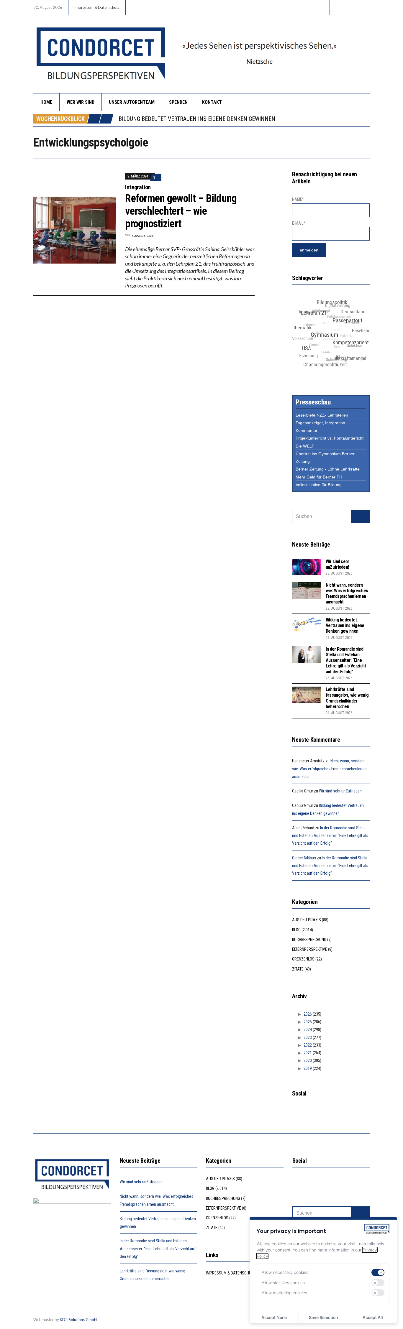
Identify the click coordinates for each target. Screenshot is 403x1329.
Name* (298, 199)
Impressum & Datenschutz (96, 7)
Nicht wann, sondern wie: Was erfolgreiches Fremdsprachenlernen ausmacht (347, 593)
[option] (244, 119)
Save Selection (323, 1317)
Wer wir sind (80, 102)
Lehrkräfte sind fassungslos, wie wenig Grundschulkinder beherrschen (347, 698)
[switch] (377, 1272)
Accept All (373, 1317)
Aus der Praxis (306, 919)
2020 (308, 1060)
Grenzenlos (303, 959)
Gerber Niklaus (304, 858)
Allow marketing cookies (284, 1292)
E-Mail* (298, 223)
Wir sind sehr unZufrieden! (337, 564)
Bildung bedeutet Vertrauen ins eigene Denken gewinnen (345, 625)
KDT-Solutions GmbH (78, 1319)
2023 (308, 1037)
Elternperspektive (309, 949)
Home (46, 102)
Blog (296, 929)
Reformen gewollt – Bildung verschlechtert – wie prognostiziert (181, 211)
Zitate (298, 969)
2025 (308, 1021)
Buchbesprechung (309, 939)
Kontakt (212, 102)
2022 (308, 1045)
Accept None (274, 1317)
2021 (308, 1052)
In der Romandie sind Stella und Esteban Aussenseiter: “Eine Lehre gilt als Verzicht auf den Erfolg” (258, 119)
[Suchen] (360, 516)
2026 (308, 1014)
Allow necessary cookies (285, 1272)
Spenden (178, 102)
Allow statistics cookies (283, 1282)
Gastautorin (143, 236)
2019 (308, 1068)
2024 (308, 1029)
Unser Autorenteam (132, 102)
